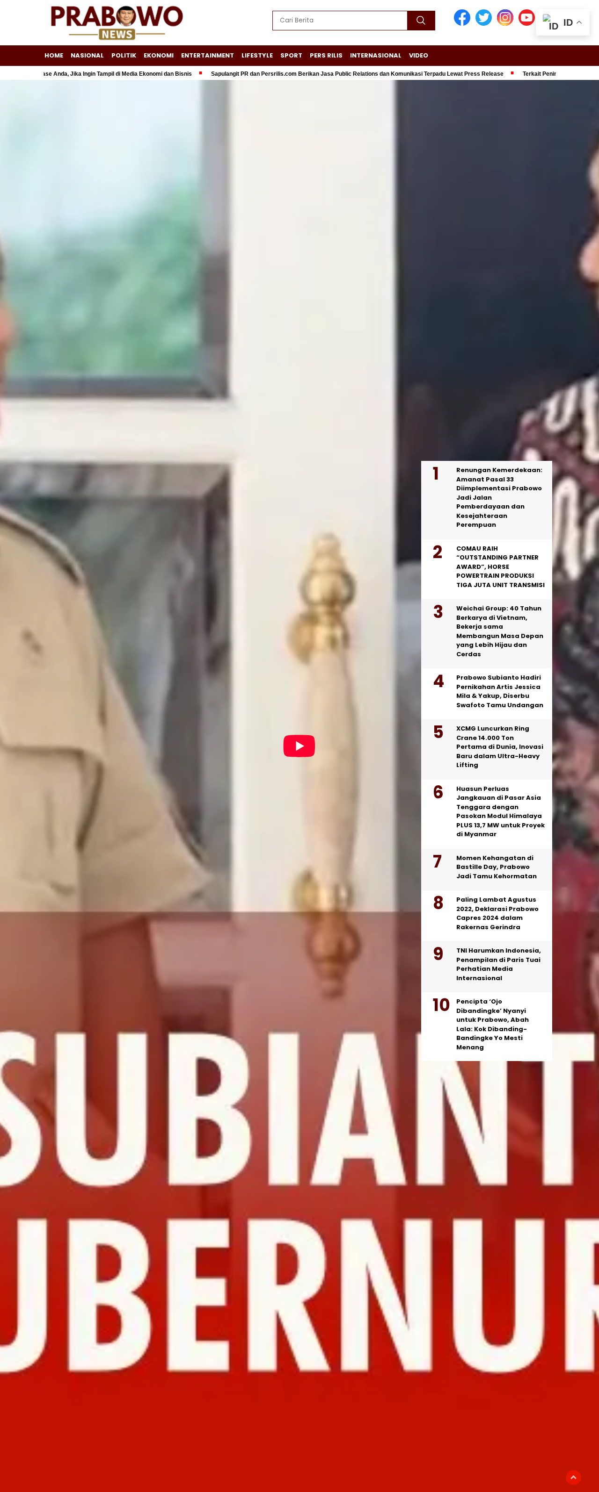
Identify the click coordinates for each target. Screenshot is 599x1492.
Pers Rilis (326, 55)
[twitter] (485, 23)
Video (418, 55)
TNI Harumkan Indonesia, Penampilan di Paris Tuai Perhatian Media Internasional (498, 964)
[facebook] (464, 23)
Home (53, 55)
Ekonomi (159, 55)
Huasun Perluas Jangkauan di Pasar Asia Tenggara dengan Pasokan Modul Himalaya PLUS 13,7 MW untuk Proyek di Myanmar (500, 811)
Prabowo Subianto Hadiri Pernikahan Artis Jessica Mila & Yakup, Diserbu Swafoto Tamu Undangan (499, 691)
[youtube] (528, 23)
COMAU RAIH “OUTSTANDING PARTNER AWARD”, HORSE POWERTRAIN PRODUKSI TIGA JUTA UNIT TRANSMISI (500, 566)
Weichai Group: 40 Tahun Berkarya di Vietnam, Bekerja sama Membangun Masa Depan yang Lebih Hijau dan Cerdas (499, 631)
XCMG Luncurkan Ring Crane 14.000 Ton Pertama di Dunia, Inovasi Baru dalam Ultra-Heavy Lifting (499, 746)
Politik (123, 55)
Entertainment (207, 55)
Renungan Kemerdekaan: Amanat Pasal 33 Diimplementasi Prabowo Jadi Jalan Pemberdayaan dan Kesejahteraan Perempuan (499, 497)
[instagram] (507, 23)
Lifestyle (257, 55)
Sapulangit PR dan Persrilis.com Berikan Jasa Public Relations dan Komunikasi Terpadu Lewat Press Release (294, 74)
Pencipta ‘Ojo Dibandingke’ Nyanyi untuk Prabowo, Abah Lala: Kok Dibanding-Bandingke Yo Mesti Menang (492, 1024)
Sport (291, 55)
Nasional (87, 55)
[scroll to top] (573, 1477)
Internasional (376, 55)
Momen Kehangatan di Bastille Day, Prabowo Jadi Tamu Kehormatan (496, 867)
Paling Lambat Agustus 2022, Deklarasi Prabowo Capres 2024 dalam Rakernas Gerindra (497, 913)
